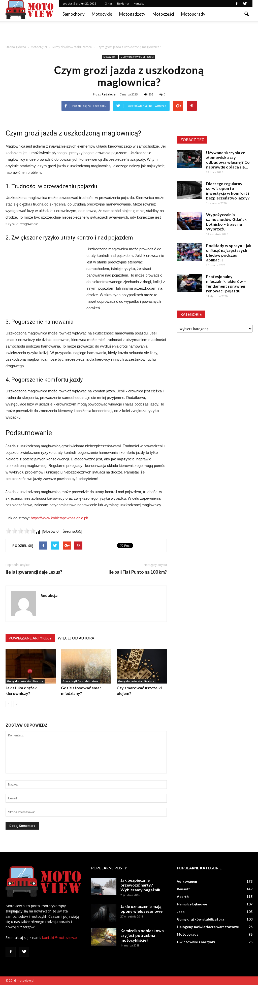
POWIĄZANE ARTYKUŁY (30, 638)
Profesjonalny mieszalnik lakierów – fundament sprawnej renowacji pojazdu (226, 283)
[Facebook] (236, 4)
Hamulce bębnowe (192, 904)
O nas (108, 3)
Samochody (73, 14)
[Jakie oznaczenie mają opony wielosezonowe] (103, 913)
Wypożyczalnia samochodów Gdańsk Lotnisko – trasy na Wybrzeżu (226, 221)
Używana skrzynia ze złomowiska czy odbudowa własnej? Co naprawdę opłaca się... (228, 159)
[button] (246, 14)
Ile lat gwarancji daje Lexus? (34, 572)
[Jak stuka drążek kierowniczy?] (31, 666)
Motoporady (193, 14)
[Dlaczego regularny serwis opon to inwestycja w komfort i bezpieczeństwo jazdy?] (189, 190)
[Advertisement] (129, 34)
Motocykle (102, 14)
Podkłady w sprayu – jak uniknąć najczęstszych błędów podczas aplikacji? (228, 252)
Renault (183, 889)
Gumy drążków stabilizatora (137, 56)
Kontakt (139, 3)
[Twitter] (245, 4)
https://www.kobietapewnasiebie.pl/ (59, 518)
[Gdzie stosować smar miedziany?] (86, 666)
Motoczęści (163, 14)
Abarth (183, 896)
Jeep (180, 911)
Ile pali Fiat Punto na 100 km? (137, 572)
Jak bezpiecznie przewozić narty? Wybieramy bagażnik (140, 885)
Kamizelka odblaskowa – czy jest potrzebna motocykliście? (143, 935)
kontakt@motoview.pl (60, 937)
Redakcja (109, 94)
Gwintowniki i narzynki (196, 942)
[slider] (21, 531)
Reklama (123, 3)
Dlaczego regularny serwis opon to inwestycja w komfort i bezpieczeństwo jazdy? (228, 190)
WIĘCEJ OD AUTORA (76, 638)
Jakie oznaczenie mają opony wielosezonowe (141, 908)
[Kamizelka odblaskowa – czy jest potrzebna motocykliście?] (103, 937)
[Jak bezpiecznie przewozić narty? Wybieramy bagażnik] (103, 886)
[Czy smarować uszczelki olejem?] (142, 666)
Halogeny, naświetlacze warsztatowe (208, 927)
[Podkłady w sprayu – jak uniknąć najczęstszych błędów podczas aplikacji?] (189, 252)
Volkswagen (187, 881)
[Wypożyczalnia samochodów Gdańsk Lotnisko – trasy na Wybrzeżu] (189, 221)
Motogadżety (132, 14)
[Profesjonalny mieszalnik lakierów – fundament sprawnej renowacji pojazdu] (189, 283)
